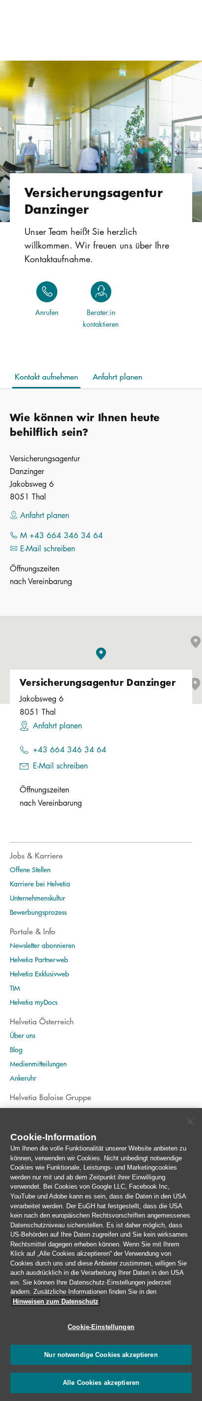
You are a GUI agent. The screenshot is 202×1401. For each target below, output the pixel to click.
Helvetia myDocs (33, 1002)
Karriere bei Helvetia (40, 883)
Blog (16, 1049)
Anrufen (46, 312)
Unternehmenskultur (37, 898)
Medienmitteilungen (38, 1063)
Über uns (22, 1035)
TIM (15, 988)
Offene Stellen (30, 869)
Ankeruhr (23, 1078)
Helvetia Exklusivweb (39, 973)
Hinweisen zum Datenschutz (56, 1301)
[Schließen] (190, 1121)
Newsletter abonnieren (42, 945)
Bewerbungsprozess (38, 912)
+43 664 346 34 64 (69, 749)
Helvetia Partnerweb (39, 959)
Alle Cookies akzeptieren (101, 1382)
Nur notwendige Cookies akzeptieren (100, 1354)
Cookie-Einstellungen (101, 1327)
